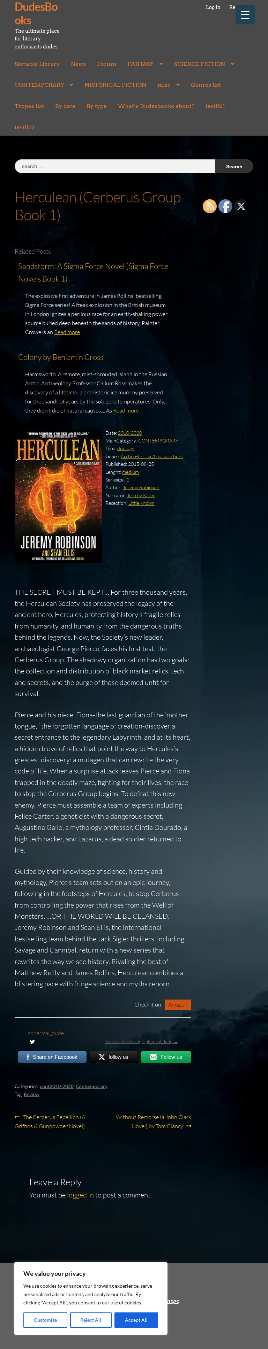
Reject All (90, 1320)
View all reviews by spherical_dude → (141, 1041)
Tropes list (29, 106)
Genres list (206, 85)
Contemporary (91, 1086)
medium (130, 472)
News (78, 64)
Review (31, 1094)
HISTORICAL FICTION (115, 85)
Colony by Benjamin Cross (60, 357)
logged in (80, 1194)
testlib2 (25, 127)
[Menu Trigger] (245, 14)
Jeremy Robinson (141, 487)
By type (97, 106)
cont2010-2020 (57, 1086)
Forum (106, 64)
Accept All (136, 1320)
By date (65, 106)
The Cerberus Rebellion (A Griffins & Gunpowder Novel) (50, 1121)
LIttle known (141, 503)
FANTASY (140, 64)
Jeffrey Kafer (141, 495)
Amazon (178, 1004)
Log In (213, 7)
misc (164, 85)
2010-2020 (130, 433)
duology (125, 448)
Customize (45, 1320)
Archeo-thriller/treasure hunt (152, 456)
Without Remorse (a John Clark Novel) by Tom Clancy (153, 1121)
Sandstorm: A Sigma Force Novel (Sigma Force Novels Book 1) (93, 272)
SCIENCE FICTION (199, 64)
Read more (67, 332)
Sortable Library (37, 64)
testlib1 (215, 106)
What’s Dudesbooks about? (156, 106)
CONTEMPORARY (39, 85)
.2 (127, 480)
